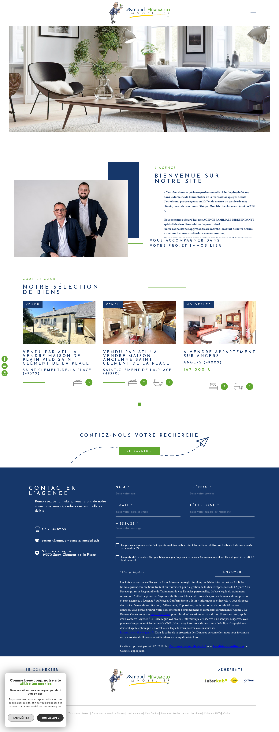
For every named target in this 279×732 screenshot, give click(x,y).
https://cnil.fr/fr (160, 614)
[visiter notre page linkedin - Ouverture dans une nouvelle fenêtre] (5, 366)
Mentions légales (170, 713)
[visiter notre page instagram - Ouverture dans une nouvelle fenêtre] (5, 373)
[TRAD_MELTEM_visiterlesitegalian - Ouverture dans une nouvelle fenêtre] (248, 680)
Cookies (227, 713)
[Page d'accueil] (139, 13)
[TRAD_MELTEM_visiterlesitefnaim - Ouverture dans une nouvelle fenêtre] (234, 680)
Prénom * (201, 487)
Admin (185, 713)
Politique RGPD (212, 713)
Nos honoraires (135, 713)
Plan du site (152, 713)
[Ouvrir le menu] (252, 12)
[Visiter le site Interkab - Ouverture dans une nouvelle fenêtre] (216, 680)
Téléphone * (205, 505)
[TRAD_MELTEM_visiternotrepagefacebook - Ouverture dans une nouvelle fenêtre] (5, 359)
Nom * (123, 487)
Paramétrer (21, 717)
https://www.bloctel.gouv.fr (137, 633)
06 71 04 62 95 (54, 529)
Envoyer (232, 572)
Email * (124, 505)
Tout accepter (50, 717)
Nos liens (197, 713)
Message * (127, 524)
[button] (139, 404)
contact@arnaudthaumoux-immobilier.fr (70, 540)
